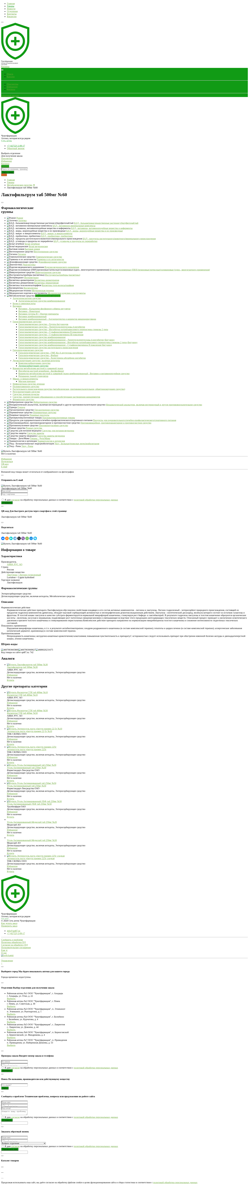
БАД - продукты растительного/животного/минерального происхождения (119, 238)
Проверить (7, 1071)
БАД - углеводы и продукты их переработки (75, 241)
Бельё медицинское (38, 246)
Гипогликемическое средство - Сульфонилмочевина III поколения (50, 334)
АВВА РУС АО (14, 564)
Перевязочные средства (44, 412)
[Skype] (35, 538)
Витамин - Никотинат (29, 311)
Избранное (12, 86)
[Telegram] (15, 538)
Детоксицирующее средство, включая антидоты (36, 360)
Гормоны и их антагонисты (50, 259)
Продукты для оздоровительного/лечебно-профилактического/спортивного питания (134, 420)
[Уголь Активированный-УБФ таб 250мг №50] (34, 801)
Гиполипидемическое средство (28, 350)
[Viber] (23, 538)
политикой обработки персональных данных (96, 500)
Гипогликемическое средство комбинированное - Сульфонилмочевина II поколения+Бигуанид (65, 345)
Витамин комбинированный (32, 316)
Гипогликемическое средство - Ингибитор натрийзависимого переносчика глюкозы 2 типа (63, 329)
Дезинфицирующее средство (52, 262)
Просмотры (12, 84)
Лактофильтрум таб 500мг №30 (22, 667)
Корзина (11, 89)
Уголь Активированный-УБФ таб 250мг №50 (29, 804)
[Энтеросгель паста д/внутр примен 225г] (31, 747)
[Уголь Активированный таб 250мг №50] (31, 783)
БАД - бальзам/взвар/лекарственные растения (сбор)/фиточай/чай (106, 223)
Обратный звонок (10, 95)
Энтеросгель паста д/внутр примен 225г (26, 749)
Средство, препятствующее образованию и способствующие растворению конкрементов (56, 397)
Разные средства (34, 428)
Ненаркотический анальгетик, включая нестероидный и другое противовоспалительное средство (154, 404)
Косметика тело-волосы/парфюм (58, 285)
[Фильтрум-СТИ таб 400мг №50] (27, 710)
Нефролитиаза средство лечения (29, 384)
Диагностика (29, 264)
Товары (10, 6)
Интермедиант (31, 277)
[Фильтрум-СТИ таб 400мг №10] (27, 692)
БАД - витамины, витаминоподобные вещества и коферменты (102, 228)
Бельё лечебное (32, 244)
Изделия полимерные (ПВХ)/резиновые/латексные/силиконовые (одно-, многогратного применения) (160, 270)
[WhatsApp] (27, 538)
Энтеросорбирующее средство (33, 366)
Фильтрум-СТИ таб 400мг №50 (22, 713)
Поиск (10, 74)
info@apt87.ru (13, 931)
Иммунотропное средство (48, 272)
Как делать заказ (9, 923)
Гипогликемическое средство (27, 321)
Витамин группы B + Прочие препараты (38, 314)
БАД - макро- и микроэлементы (56, 233)
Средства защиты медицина (51, 436)
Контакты (12, 14)
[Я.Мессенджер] (11, 538)
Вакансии (12, 16)
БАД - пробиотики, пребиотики (57, 236)
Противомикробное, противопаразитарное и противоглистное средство (116, 423)
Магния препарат (27, 381)
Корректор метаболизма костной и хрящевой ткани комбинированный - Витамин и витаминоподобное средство (74, 373)
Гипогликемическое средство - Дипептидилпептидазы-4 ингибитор (51, 327)
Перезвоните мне (9, 1149)
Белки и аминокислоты (24, 303)
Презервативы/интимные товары (58, 417)
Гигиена (22, 254)
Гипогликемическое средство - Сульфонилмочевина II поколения (50, 332)
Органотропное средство (46, 410)
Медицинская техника (43, 290)
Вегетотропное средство (46, 251)
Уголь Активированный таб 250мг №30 (26, 767)
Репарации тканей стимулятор (33, 376)
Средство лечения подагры (26, 394)
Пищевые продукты (39, 415)
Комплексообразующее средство (34, 363)
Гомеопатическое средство (49, 257)
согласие (15, 500)
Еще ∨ (4, 950)
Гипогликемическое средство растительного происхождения (48, 347)
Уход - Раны (27, 446)
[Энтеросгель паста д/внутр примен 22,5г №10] (34, 728)
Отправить (7, 503)
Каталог (11, 76)
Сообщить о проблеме (12, 940)
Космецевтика (31, 288)
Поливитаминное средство (26, 386)
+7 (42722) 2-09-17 (16, 146)
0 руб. (4, 175)
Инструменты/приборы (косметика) (62, 275)
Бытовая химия (32, 249)
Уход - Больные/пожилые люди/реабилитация (76, 443)
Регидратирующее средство (26, 391)
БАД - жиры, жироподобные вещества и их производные (94, 231)
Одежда (21, 407)
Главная (11, 3)
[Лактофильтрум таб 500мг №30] (27, 664)
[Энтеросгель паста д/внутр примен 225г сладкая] (36, 856)
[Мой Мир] (31, 538)
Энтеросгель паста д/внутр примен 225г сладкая (30, 858)
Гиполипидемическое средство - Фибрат (38, 355)
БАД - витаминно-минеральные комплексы (74, 225)
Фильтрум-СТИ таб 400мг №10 (22, 695)
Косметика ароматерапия (46, 280)
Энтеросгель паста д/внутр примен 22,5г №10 (29, 731)
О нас (4, 953)
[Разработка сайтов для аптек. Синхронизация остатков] (7, 955)
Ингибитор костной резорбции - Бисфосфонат (41, 371)
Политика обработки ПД (13, 942)
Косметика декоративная (46, 283)
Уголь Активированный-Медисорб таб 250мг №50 (32, 840)
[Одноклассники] (7, 538)
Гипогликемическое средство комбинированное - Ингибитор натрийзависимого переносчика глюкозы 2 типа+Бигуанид (77, 342)
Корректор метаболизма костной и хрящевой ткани (38, 368)
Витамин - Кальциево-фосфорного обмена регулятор (44, 308)
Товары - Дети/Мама (40, 438)
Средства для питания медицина (58, 430)
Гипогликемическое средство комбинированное (42, 337)
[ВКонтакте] (3, 538)
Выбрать (11, 998)
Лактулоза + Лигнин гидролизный (24, 575)
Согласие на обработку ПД (14, 945)
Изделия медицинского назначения (61, 267)
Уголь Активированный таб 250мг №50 (26, 786)
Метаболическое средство (19, 185)
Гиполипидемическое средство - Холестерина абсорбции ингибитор (52, 358)
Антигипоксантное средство (27, 298)
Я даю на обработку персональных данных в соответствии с (61, 500)
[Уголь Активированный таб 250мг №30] (31, 765)
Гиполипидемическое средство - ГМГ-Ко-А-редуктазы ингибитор (50, 353)
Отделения (12, 11)
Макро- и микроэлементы (25, 379)
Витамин (17, 306)
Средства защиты (35, 433)
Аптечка (22, 220)
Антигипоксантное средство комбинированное (41, 301)
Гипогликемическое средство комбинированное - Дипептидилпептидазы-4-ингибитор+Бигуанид (66, 340)
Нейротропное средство (45, 402)
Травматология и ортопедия (51, 441)
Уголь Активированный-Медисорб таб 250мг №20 (32, 822)
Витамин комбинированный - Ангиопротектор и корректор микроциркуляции (57, 319)
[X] (19, 538)
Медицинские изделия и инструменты (67, 293)
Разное (19, 218)
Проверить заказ (9, 926)
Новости (11, 8)
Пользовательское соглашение (16, 947)
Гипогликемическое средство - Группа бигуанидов (43, 324)
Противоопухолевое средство (53, 425)
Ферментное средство (23, 399)
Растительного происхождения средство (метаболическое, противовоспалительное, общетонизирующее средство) (69, 389)
